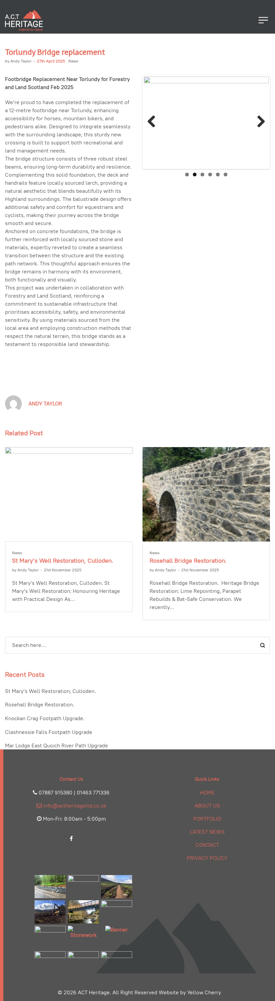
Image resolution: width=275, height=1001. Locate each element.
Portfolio (207, 818)
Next (258, 122)
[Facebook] (71, 838)
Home (207, 792)
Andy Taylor (18, 60)
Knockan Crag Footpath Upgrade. (45, 718)
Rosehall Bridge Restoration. (188, 560)
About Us (207, 805)
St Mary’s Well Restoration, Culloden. (62, 560)
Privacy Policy (207, 858)
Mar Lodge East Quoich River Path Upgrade (56, 745)
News (73, 60)
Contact (207, 844)
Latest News (207, 831)
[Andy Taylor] (13, 403)
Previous (154, 122)
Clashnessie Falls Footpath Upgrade (48, 732)
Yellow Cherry (204, 992)
